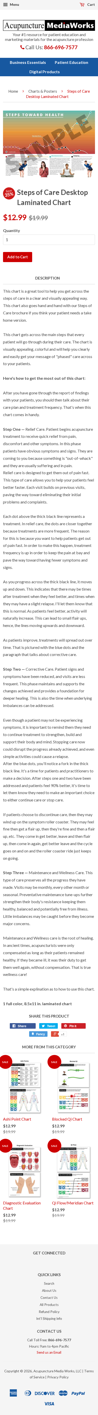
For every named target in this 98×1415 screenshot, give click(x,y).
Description (47, 278)
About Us (49, 1290)
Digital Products (44, 71)
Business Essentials (28, 62)
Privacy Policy (58, 1377)
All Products (49, 1305)
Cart (90, 4)
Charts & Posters (42, 91)
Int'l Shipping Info (49, 1319)
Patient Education (71, 62)
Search (49, 1283)
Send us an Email (49, 1352)
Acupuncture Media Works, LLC (57, 1371)
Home (13, 91)
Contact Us (49, 1298)
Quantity (11, 230)
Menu (14, 4)
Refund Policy (49, 1312)
